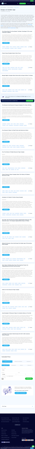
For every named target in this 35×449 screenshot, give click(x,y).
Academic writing (7, 361)
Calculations (29, 361)
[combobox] (17, 370)
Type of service (4, 359)
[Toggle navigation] (33, 3)
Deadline (3, 372)
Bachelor (21, 365)
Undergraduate (13, 365)
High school (5, 365)
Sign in (28, 3)
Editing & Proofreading (18, 361)
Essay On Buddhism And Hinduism (8, 409)
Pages (19, 372)
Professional (29, 365)
